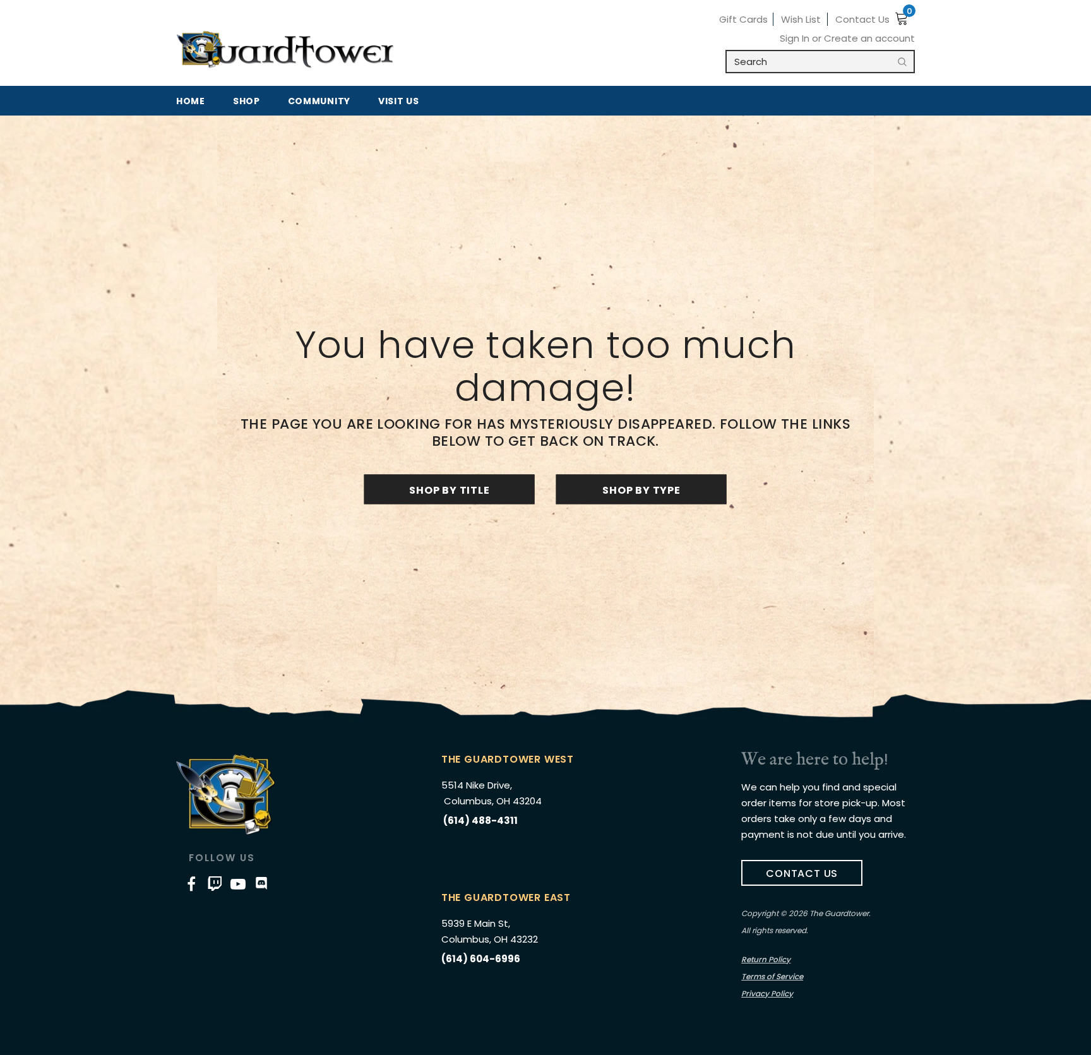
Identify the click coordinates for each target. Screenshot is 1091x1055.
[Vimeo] (214, 883)
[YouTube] (238, 883)
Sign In (796, 38)
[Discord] (261, 883)
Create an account (869, 38)
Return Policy (765, 959)
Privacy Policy (767, 993)
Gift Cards (743, 19)
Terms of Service (772, 976)
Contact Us (862, 19)
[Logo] (285, 50)
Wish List (801, 19)
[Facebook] (191, 883)
